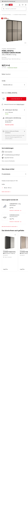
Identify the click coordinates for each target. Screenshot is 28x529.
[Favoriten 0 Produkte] (22, 5)
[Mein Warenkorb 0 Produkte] (25, 5)
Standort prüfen (9, 124)
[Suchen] (3, 8)
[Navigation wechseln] (2, 5)
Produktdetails (6, 174)
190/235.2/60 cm (7, 85)
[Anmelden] (19, 5)
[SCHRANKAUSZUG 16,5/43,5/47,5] (5, 217)
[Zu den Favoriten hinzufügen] (3, 99)
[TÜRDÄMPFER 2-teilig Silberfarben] (5, 206)
